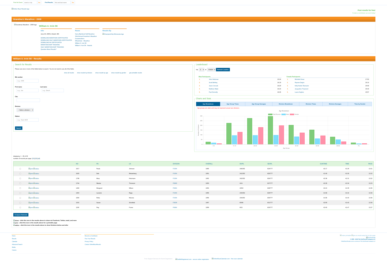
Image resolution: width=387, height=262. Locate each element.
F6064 (175, 207)
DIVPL (242, 164)
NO (77, 164)
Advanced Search (17, 244)
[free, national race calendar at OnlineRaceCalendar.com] (227, 258)
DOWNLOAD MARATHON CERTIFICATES (54, 38)
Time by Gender (359, 104)
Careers (14, 250)
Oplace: (17, 116)
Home (13, 236)
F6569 (175, 183)
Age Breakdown (208, 104)
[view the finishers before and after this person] (36, 168)
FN (97, 164)
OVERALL (209, 164)
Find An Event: (18, 2)
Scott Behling (213, 82)
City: (16, 96)
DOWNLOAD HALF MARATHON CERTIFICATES (56, 40)
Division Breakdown (286, 104)
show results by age (101, 73)
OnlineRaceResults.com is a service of (358, 241)
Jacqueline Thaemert (301, 89)
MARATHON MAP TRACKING (50, 45)
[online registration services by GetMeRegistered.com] (192, 258)
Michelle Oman (299, 79)
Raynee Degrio (299, 82)
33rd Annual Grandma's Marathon (86, 36)
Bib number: (19, 77)
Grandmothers (79, 38)
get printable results (135, 73)
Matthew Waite (213, 89)
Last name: (43, 87)
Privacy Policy (89, 241)
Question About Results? (48, 49)
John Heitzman (213, 79)
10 (33, 158)
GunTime (323, 164)
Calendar (14, 241)
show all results (69, 73)
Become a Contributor (91, 236)
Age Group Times (233, 104)
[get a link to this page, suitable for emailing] (363, 235)
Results (14, 238)
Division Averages (335, 104)
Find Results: (49, 2)
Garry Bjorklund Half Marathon (85, 34)
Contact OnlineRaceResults (93, 244)
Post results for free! (366, 10)
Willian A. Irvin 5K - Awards (83, 45)
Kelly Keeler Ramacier (302, 86)
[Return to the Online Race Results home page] (20, 9)
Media (14, 247)
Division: (18, 106)
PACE (370, 164)
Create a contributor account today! (363, 13)
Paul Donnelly (213, 92)
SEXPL (269, 164)
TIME (347, 164)
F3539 (175, 202)
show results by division (84, 73)
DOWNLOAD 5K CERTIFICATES (51, 42)
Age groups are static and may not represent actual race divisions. (218, 108)
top (197, 69)
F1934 (175, 168)
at (205, 69)
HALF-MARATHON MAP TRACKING (52, 47)
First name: (18, 87)
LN (130, 164)
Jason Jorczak (213, 86)
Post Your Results (90, 238)
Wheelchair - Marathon (82, 41)
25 (36, 158)
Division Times (311, 104)
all (39, 158)
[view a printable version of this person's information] (31, 168)
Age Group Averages (259, 104)
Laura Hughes (299, 92)
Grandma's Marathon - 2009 (27, 19)
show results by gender (118, 73)
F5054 (175, 188)
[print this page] (345, 235)
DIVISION (176, 164)
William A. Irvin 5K (80, 43)
